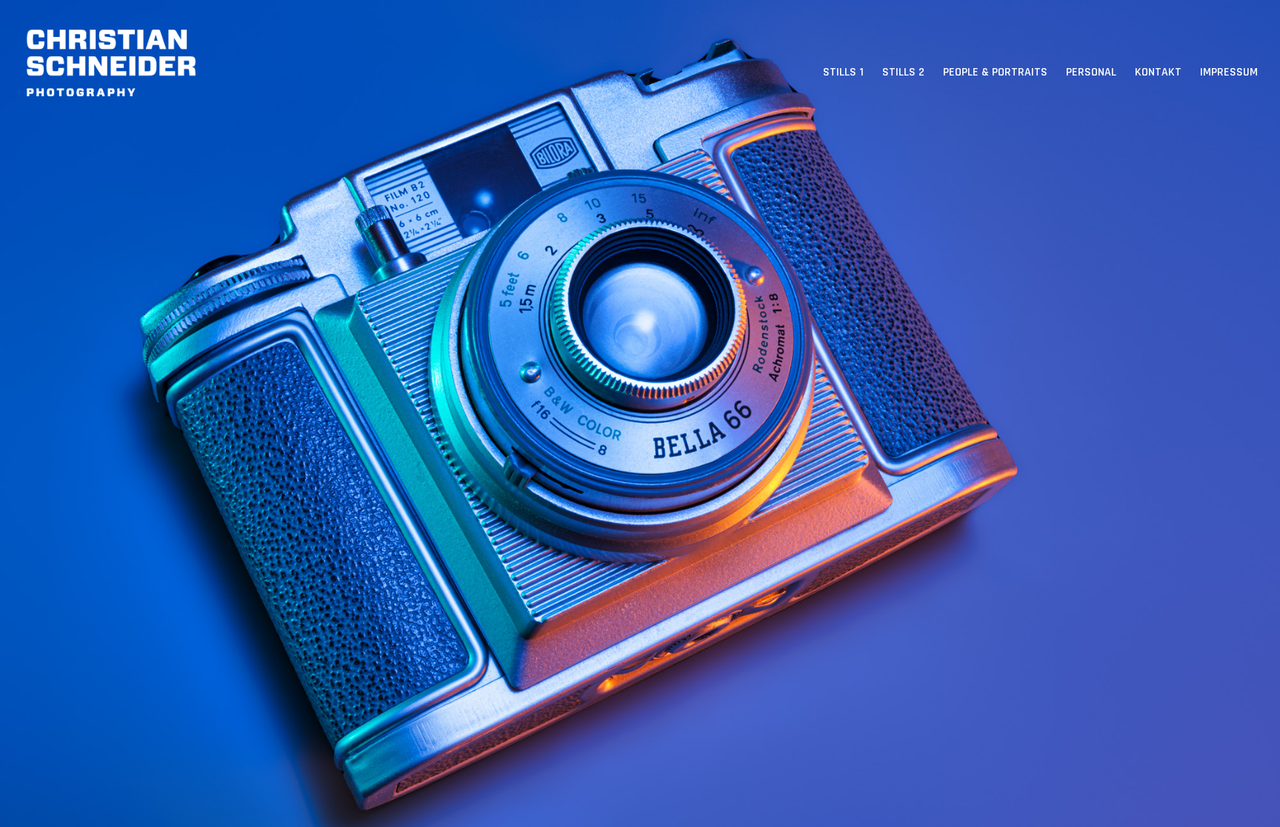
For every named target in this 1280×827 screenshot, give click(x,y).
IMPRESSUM (1229, 72)
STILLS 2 (903, 72)
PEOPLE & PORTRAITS (995, 72)
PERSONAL (1091, 72)
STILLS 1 (843, 72)
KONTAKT (1158, 72)
